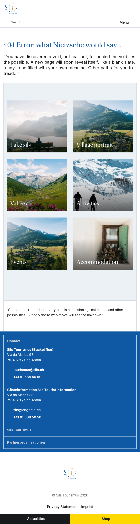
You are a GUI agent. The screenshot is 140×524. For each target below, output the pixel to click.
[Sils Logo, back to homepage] (20, 8)
